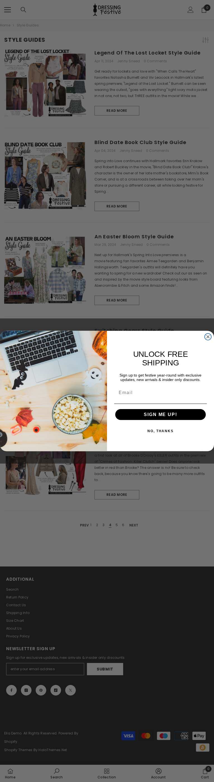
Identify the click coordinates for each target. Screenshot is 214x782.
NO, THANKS (160, 431)
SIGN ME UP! (160, 414)
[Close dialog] (208, 336)
